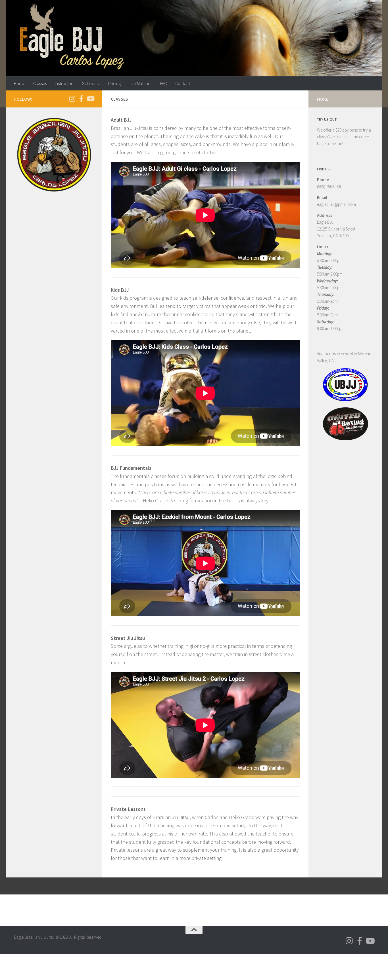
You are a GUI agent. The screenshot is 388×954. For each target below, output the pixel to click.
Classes (40, 83)
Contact (182, 83)
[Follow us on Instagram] (72, 98)
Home (19, 83)
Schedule (91, 83)
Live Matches (140, 83)
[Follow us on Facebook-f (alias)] (81, 98)
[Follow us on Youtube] (90, 98)
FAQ (163, 83)
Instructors (64, 83)
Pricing (114, 83)
